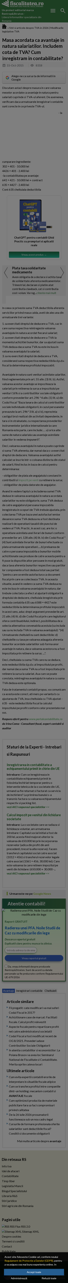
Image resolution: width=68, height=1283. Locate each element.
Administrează (19, 1278)
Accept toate (34, 1272)
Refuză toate (49, 1278)
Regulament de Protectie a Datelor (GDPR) (29, 1260)
